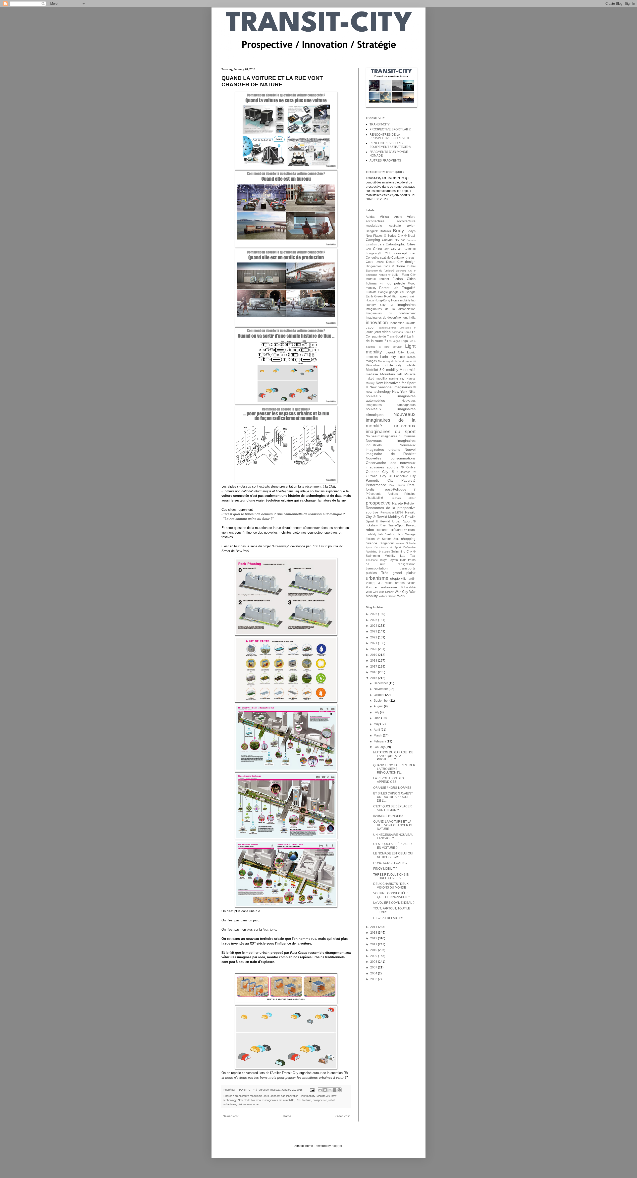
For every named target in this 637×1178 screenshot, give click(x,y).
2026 (374, 614)
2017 (374, 666)
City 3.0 (397, 249)
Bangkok (372, 231)
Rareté (397, 503)
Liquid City (394, 352)
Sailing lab (394, 534)
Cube (369, 262)
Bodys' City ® (397, 235)
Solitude (411, 543)
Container (398, 257)
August (379, 706)
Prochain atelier (403, 498)
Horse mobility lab (403, 300)
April (377, 729)
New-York (244, 1100)
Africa (384, 217)
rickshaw (372, 525)
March (378, 735)
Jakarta (411, 323)
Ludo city (388, 357)
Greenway (280, 546)
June (377, 718)
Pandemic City (405, 476)
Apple (398, 217)
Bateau (385, 231)
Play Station (397, 485)
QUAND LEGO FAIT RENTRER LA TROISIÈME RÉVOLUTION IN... (394, 769)
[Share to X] (329, 1089)
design (410, 262)
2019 (374, 655)
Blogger (336, 1146)
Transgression (406, 564)
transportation (377, 568)
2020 (374, 649)
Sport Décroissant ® (379, 547)
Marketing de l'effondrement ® (397, 361)
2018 (374, 660)
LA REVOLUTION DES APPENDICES (388, 780)
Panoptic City (379, 480)
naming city (396, 378)
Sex (396, 539)
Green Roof (382, 296)
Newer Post (230, 1116)
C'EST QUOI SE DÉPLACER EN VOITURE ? (392, 845)
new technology (378, 391)
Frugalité (409, 288)
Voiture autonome (248, 1104)
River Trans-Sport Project (397, 525)
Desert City (394, 262)
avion (411, 225)
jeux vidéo (382, 332)
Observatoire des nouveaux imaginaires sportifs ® (391, 465)
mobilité (410, 365)
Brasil (412, 235)
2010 (374, 950)
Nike (412, 391)
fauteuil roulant (377, 279)
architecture (375, 221)
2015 (374, 678)
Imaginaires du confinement (391, 313)
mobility (392, 370)
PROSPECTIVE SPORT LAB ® (390, 129)
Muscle (410, 374)
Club (388, 253)
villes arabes (395, 583)
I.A (391, 304)
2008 (374, 961)
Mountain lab (391, 374)
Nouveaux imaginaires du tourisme (391, 436)
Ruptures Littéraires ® (391, 530)
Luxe (401, 357)
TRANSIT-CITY (380, 124)
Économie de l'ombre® (380, 270)
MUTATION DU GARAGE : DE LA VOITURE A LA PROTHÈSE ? (393, 756)
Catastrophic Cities (401, 244)
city (386, 248)
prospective (320, 1100)
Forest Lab (389, 288)
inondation (397, 323)
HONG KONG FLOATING (390, 863)
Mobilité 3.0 (323, 1095)
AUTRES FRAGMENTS (385, 160)
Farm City (409, 275)
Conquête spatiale (378, 257)
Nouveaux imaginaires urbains (391, 447)
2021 (374, 643)
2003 (374, 979)
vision (412, 583)
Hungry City (375, 305)
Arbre (411, 217)
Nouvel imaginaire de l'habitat (391, 452)
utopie (395, 578)
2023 (374, 631)
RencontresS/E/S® (391, 512)
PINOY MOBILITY (385, 868)
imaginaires (406, 305)
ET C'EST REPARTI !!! (388, 918)
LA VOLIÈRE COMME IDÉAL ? (394, 902)
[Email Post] (312, 1089)
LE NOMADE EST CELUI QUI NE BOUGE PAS (393, 855)
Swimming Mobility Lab (385, 556)
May (377, 724)
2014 (374, 927)
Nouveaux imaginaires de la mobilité (272, 1100)
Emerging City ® (406, 270)
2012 (374, 938)
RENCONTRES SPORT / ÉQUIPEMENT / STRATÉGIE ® (390, 144)
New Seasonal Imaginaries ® (393, 387)
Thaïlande (372, 560)
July (377, 712)
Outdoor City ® (380, 472)
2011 (374, 944)
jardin (369, 332)
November (381, 689)
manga (411, 356)
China (377, 249)
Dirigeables (373, 266)
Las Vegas (393, 340)
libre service (393, 346)
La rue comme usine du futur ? (248, 519)
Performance (376, 485)
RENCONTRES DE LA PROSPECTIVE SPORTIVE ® (389, 136)
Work (401, 596)
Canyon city (390, 240)
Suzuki (386, 551)
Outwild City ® (378, 476)
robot (331, 1100)
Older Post (342, 1116)
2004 (374, 973)
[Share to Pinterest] (339, 1089)
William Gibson (387, 596)
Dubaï (411, 266)
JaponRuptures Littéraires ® (397, 327)
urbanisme (229, 1104)
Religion (410, 503)
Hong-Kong (382, 300)
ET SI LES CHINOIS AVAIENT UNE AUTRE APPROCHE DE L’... (393, 797)
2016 (374, 672)
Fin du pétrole (392, 283)
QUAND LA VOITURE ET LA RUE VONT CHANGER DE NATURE (393, 825)
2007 (374, 967)
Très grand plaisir (398, 573)
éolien (396, 275)
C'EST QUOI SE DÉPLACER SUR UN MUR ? (392, 808)
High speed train (404, 296)
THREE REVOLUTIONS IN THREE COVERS (391, 876)
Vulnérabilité (408, 587)
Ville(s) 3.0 (374, 583)
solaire (400, 543)
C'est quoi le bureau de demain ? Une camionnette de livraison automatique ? (285, 514)
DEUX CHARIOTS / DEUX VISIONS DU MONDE (391, 885)
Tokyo (383, 560)
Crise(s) (411, 257)
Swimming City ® (403, 551)
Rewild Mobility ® (390, 517)
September (381, 700)
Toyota (393, 560)
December (381, 683)
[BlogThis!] (324, 1089)
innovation (292, 1095)
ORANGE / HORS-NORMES (392, 787)
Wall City (372, 592)
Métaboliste (372, 365)
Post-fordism (303, 1100)
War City (401, 592)
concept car (277, 1095)
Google (383, 292)
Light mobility (307, 1095)
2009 (374, 956)
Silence (371, 543)
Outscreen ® (406, 471)
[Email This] (320, 1089)
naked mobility (376, 378)
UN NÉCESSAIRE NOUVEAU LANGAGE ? (393, 836)
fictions (371, 283)
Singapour (387, 543)
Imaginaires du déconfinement (387, 317)
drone (400, 266)
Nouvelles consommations (391, 458)
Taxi (413, 556)
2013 (374, 932)
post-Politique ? (400, 489)
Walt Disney (386, 591)
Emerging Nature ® (378, 274)
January (379, 747)
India (412, 317)
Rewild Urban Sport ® (398, 521)
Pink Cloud (319, 546)
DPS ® (388, 266)
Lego (404, 341)
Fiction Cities (404, 279)
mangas (371, 361)
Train (403, 560)
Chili (368, 248)
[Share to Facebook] (334, 1089)
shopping (408, 539)
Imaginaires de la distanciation (391, 309)
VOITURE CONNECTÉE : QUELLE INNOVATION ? (391, 895)
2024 (374, 625)
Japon (370, 327)
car (403, 239)
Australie (395, 225)
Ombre (411, 467)
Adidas (370, 217)
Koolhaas (397, 332)
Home (287, 1116)
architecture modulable (248, 1095)
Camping (373, 240)
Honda (370, 300)
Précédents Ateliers (382, 494)
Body (398, 230)
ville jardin (408, 578)
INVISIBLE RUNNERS (388, 816)
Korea (407, 332)
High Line (269, 929)
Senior (386, 539)
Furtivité (371, 292)
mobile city (391, 365)
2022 (374, 637)
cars (266, 1095)
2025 (374, 620)
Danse (380, 261)
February (380, 741)
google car (396, 292)
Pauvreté (408, 480)
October (379, 695)
